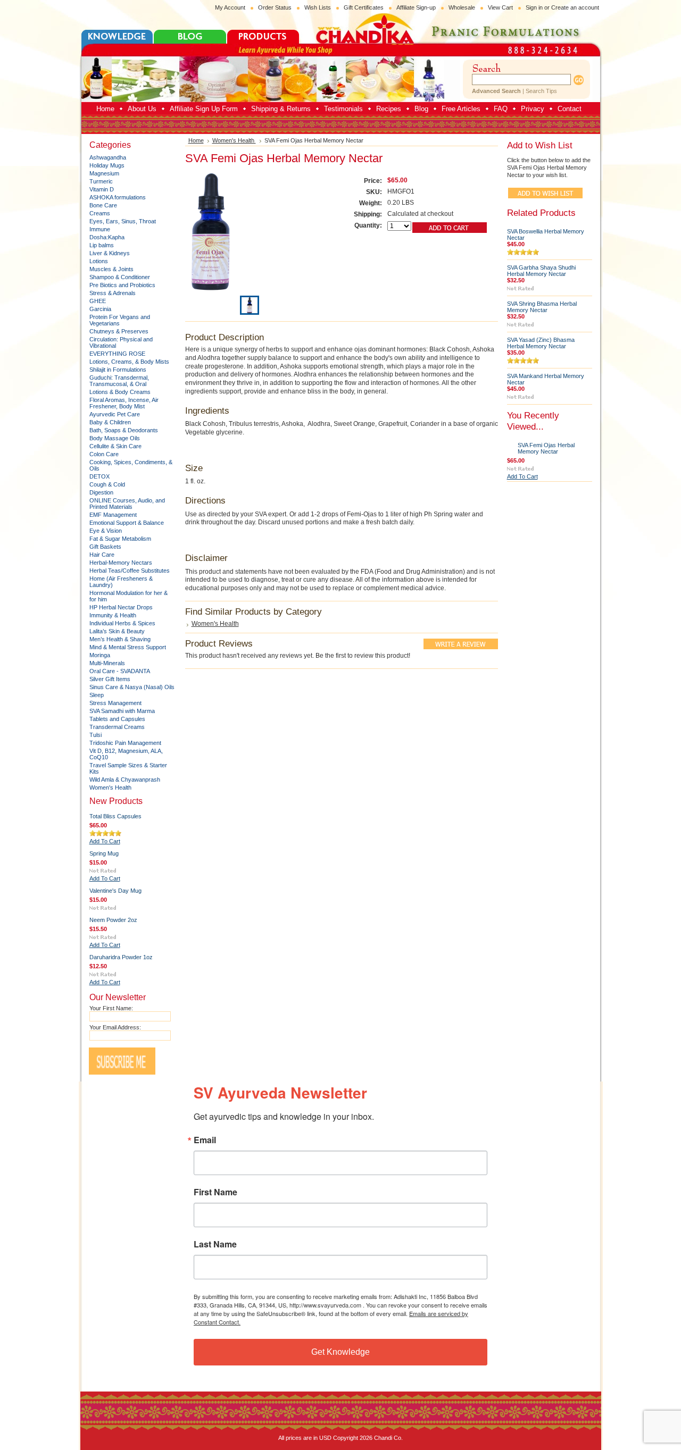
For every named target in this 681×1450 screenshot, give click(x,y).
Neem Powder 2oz (113, 920)
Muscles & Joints (111, 269)
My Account (230, 7)
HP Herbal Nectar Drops (121, 607)
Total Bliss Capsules (115, 816)
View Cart (500, 7)
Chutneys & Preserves (118, 331)
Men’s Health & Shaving (120, 639)
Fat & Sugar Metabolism (120, 538)
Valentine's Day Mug (115, 890)
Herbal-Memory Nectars (120, 562)
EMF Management (113, 515)
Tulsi (95, 735)
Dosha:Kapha (106, 237)
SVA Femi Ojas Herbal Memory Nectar (546, 448)
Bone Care (103, 205)
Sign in (534, 7)
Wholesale (462, 7)
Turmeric (101, 181)
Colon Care (104, 454)
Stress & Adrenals (112, 293)
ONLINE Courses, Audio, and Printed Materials (127, 503)
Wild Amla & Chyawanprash (124, 779)
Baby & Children (110, 422)
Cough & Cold (107, 484)
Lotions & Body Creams (120, 392)
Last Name (215, 1244)
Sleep (96, 695)
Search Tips (541, 91)
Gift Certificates (364, 7)
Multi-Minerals (107, 663)
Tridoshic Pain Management (125, 743)
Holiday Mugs (106, 165)
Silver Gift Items (109, 679)
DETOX (99, 476)
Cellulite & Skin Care (115, 446)
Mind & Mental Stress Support (127, 647)
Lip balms (101, 245)
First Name (215, 1192)
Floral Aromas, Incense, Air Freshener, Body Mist (124, 403)
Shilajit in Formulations (117, 369)
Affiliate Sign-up (416, 7)
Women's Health (110, 787)
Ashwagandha (107, 157)
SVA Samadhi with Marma (122, 711)
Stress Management (115, 703)
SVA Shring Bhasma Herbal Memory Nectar (542, 306)
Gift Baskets (105, 546)
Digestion (101, 492)
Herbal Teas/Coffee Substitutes (129, 570)
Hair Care (101, 554)
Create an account (575, 7)
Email (205, 1140)
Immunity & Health (112, 615)
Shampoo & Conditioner (119, 277)
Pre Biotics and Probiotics (122, 285)
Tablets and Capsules (117, 719)
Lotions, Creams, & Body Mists (129, 361)
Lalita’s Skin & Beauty (117, 631)
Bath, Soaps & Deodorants (123, 430)
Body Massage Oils (114, 438)
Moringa (99, 655)
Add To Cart (104, 841)
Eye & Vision (105, 530)
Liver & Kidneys (109, 253)
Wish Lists (317, 7)
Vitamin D (101, 189)
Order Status (275, 7)
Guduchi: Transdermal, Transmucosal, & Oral (119, 380)
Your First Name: (111, 1008)
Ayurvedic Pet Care (114, 414)
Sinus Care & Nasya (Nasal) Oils (132, 687)
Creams (99, 213)
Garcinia (100, 309)
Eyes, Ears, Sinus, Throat (122, 221)
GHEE (97, 301)
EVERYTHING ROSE (117, 353)
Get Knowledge (340, 1351)
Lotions (98, 261)
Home (196, 140)
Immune (99, 229)
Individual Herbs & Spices (122, 623)
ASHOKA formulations (117, 197)
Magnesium (104, 173)
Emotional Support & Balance (126, 522)
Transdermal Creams (117, 727)
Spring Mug (104, 853)
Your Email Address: (115, 1027)
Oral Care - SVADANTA (119, 671)
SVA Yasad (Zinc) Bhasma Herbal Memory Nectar (541, 343)
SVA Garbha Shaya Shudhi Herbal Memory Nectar (541, 270)
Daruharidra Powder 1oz (121, 957)
